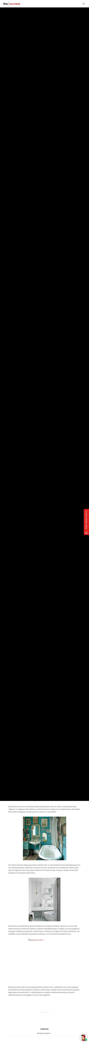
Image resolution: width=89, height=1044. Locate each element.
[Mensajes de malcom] (10, 408)
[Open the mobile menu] (83, 3)
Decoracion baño (13, 393)
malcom (18, 409)
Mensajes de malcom (44, 1033)
